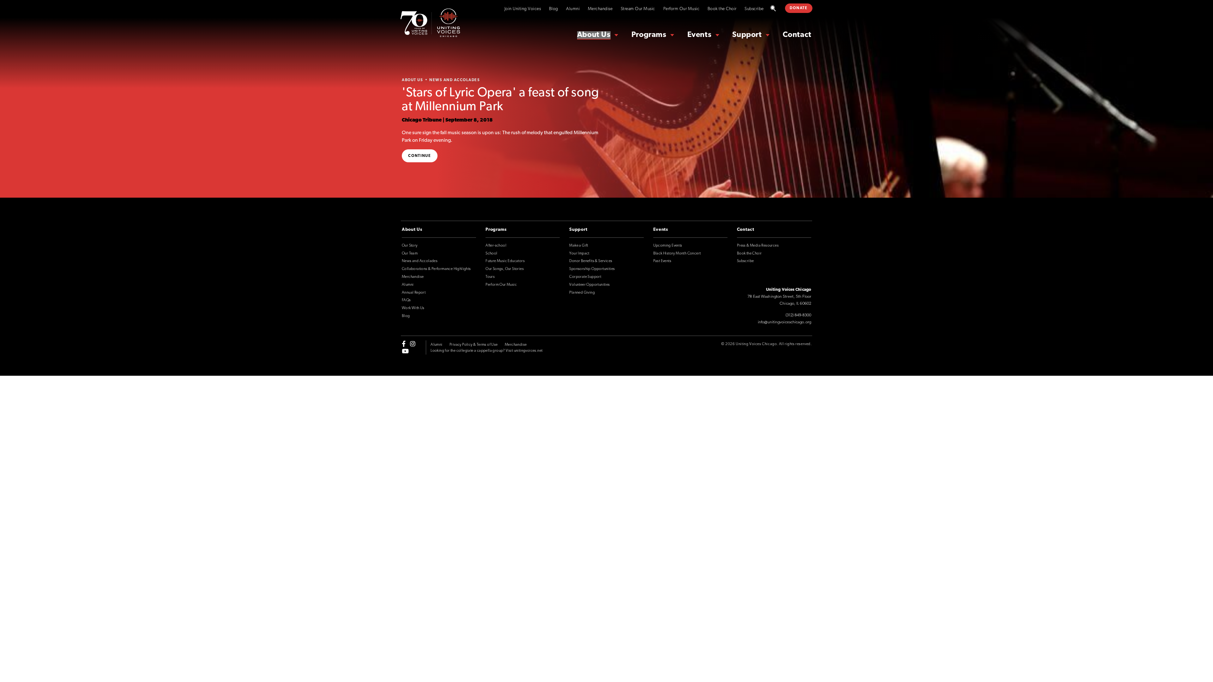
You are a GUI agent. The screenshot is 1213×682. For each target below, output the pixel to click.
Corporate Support (585, 277)
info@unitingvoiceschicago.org (784, 322)
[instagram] (412, 343)
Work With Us (413, 308)
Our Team (410, 253)
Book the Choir (722, 9)
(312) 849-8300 (798, 315)
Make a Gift (578, 246)
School (491, 253)
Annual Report (413, 293)
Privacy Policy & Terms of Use (474, 345)
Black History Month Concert (677, 253)
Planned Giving (582, 293)
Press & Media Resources (758, 246)
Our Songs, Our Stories (505, 269)
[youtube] (405, 350)
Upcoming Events (667, 246)
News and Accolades (420, 261)
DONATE (798, 8)
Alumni (573, 9)
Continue (419, 156)
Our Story (410, 246)
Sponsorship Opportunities (592, 269)
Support (747, 35)
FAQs (406, 300)
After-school (496, 246)
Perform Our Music (681, 9)
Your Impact (579, 253)
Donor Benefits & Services (590, 261)
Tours (490, 277)
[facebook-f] (404, 343)
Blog (553, 9)
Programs (649, 35)
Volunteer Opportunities (589, 285)
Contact (797, 35)
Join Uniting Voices (522, 9)
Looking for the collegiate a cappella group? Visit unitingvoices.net (486, 351)
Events (699, 35)
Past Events (662, 261)
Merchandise (600, 9)
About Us (594, 35)
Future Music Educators (505, 261)
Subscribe (754, 9)
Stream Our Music (638, 9)
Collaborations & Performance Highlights (436, 269)
